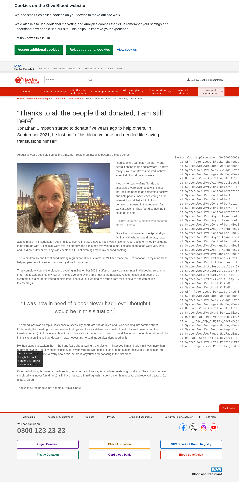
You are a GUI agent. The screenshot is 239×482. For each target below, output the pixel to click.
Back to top (229, 408)
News (119, 68)
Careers (109, 68)
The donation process (157, 92)
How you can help (93, 68)
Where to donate (183, 92)
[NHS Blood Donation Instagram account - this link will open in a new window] (203, 427)
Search (90, 79)
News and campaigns (210, 92)
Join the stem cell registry (78, 92)
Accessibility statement (60, 416)
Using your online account (178, 416)
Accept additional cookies (38, 49)
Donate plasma (52, 91)
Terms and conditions (140, 416)
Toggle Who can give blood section (143, 91)
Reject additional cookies (89, 49)
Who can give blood (131, 92)
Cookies (89, 416)
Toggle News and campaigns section (221, 91)
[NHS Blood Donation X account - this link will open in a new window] (193, 427)
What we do (59, 68)
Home (26, 91)
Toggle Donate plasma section (64, 91)
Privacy (111, 416)
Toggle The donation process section (169, 91)
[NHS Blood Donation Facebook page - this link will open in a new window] (183, 427)
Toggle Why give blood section (117, 91)
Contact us (29, 416)
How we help (75, 68)
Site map (211, 416)
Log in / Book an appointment (207, 79)
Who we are (44, 68)
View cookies (127, 49)
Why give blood (105, 91)
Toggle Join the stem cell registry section (90, 91)
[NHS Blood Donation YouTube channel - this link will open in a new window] (213, 427)
